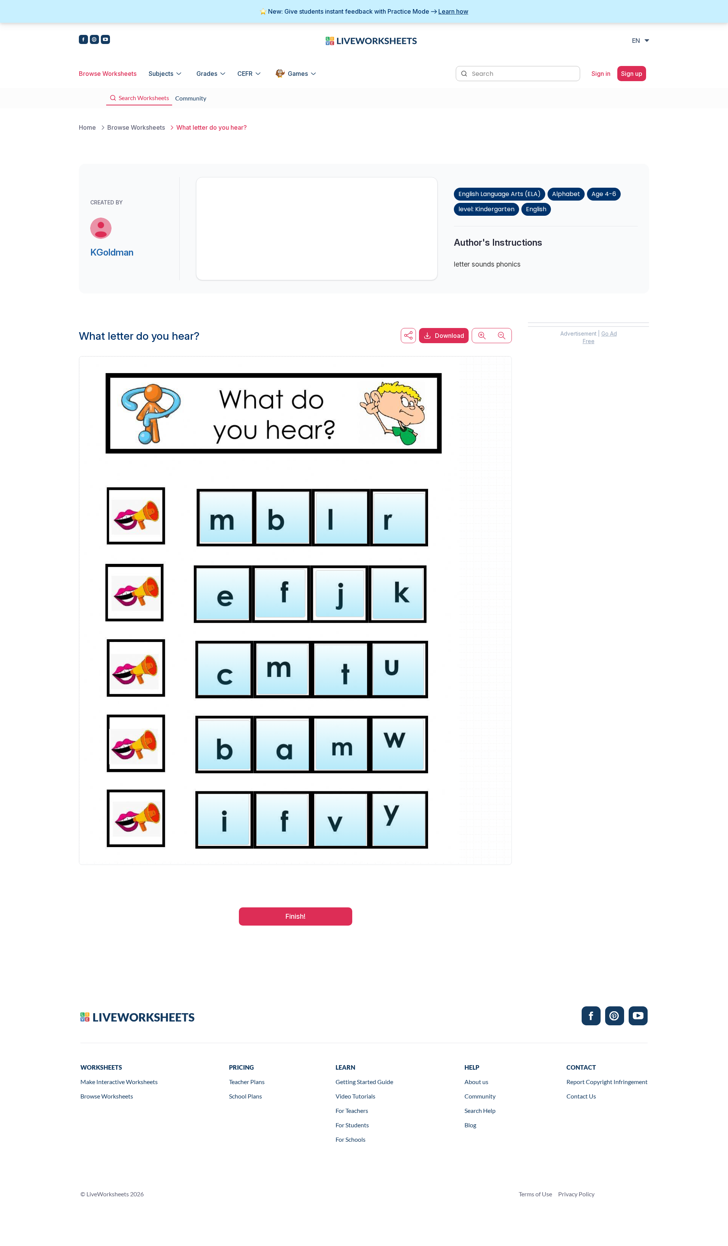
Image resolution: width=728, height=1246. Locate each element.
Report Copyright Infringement (607, 1081)
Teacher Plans (247, 1081)
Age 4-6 (604, 194)
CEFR (245, 73)
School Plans (245, 1096)
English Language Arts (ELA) (499, 194)
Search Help (480, 1110)
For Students (352, 1124)
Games (298, 73)
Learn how (453, 11)
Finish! (296, 916)
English (536, 209)
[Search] (465, 73)
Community (480, 1096)
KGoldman (111, 252)
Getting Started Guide (364, 1081)
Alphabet (566, 194)
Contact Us (581, 1096)
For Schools (351, 1139)
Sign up (631, 73)
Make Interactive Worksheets (119, 1081)
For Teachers (352, 1110)
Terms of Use (535, 1193)
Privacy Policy (576, 1193)
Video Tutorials (355, 1096)
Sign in (601, 73)
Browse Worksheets (107, 73)
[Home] (371, 40)
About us (476, 1081)
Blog (470, 1124)
